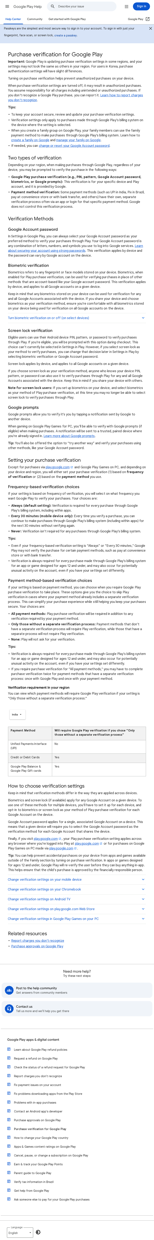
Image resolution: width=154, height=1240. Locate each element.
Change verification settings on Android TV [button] (39, 899)
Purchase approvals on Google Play (37, 946)
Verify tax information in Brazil (34, 1182)
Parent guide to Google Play (32, 1173)
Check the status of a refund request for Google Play (49, 1067)
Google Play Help (27, 6)
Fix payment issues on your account (37, 1085)
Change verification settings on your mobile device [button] (45, 880)
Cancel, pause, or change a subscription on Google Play (51, 1155)
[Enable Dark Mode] (38, 1232)
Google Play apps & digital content (33, 1040)
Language (16, 1227)
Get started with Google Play (67, 19)
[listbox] (17, 714)
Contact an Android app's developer (38, 1111)
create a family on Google (30, 140)
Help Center (13, 19)
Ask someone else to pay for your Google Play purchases (51, 1199)
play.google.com (58, 467)
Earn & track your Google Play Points (38, 1164)
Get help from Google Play (31, 1191)
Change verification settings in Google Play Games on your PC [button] (53, 919)
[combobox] (87, 6)
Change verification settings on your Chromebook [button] (44, 889)
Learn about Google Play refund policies (40, 1050)
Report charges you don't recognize (37, 941)
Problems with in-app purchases (35, 1102)
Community (35, 19)
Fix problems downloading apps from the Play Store (48, 1094)
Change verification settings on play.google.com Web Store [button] (51, 909)
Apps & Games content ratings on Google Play (45, 1146)
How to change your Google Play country (41, 1138)
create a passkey (65, 35)
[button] (7, 6)
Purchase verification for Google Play (40, 1129)
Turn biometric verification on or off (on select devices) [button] (49, 318)
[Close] (150, 29)
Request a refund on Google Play (36, 1058)
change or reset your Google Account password (74, 146)
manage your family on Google (78, 140)
